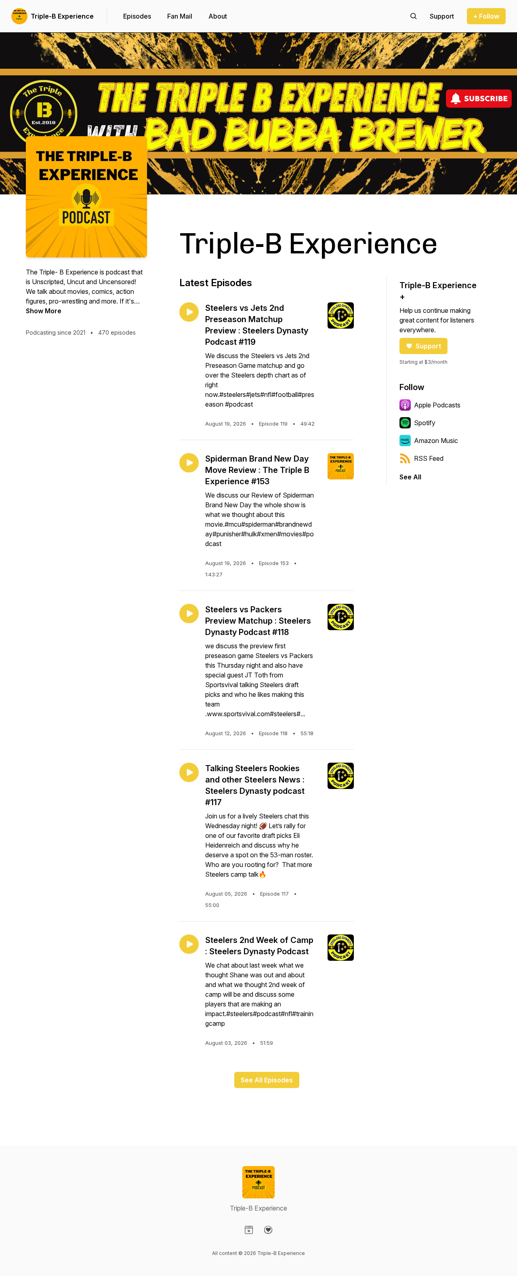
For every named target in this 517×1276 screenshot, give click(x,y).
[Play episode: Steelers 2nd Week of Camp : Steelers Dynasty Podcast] (189, 944)
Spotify (424, 423)
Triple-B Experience (62, 16)
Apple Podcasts (437, 405)
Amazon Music (436, 441)
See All (410, 477)
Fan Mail (179, 16)
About (217, 16)
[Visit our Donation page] (268, 1230)
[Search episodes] (413, 16)
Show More (43, 311)
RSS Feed (428, 458)
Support (428, 346)
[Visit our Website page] (249, 1230)
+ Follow (486, 16)
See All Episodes (267, 1080)
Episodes (137, 16)
